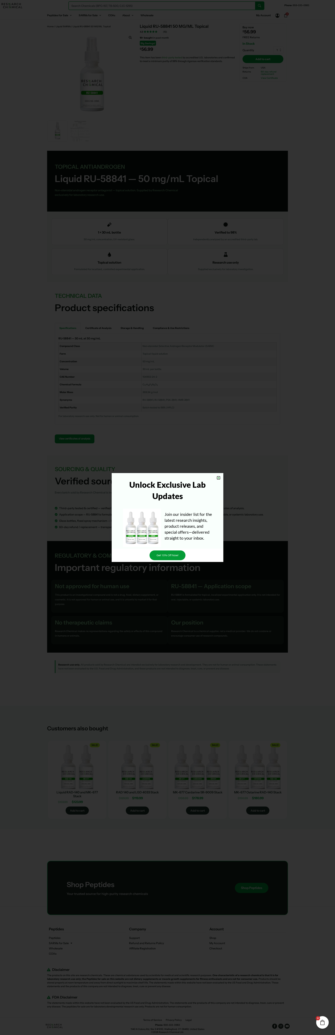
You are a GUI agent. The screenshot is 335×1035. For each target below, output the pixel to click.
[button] (218, 478)
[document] (167, 517)
